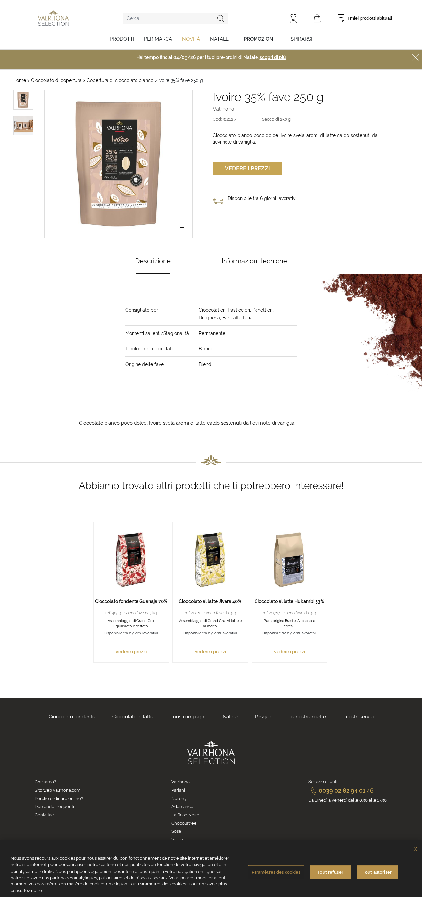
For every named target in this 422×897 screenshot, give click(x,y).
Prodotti (122, 39)
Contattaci (45, 814)
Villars (177, 839)
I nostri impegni (187, 717)
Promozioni (259, 39)
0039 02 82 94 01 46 (346, 790)
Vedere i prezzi (247, 168)
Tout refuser (330, 872)
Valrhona (180, 781)
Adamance (182, 806)
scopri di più (273, 57)
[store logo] (53, 18)
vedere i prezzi (131, 651)
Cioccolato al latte (132, 717)
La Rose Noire (185, 814)
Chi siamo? (45, 781)
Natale (219, 39)
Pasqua (263, 717)
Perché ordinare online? (59, 798)
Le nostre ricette (307, 717)
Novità (191, 39)
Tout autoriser (377, 872)
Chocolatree (183, 823)
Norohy (179, 798)
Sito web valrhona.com (57, 790)
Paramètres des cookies (276, 872)
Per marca (158, 39)
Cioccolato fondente (72, 717)
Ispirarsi (300, 39)
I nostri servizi (358, 717)
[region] (211, 868)
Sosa (176, 831)
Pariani (178, 790)
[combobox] (175, 18)
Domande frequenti (54, 806)
